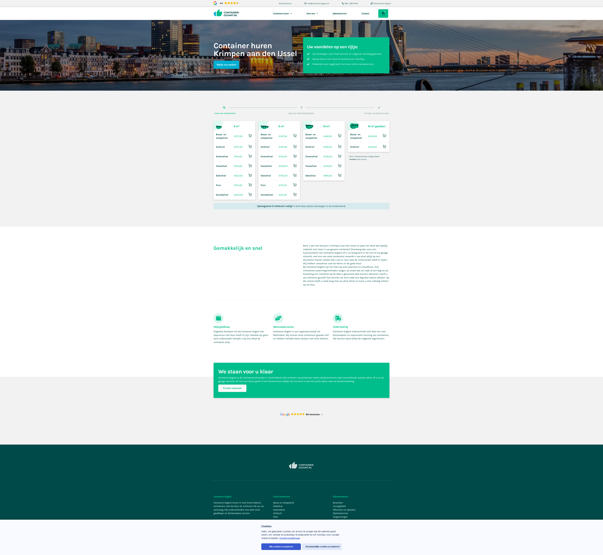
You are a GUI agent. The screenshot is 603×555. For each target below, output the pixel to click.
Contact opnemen (232, 388)
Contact (365, 13)
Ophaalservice (340, 13)
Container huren (281, 13)
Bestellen (338, 502)
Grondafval (222, 194)
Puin (218, 185)
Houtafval (221, 166)
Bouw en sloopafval (283, 502)
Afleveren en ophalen (344, 509)
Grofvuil (220, 146)
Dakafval (221, 175)
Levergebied (339, 506)
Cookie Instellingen (289, 538)
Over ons (311, 13)
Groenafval (222, 156)
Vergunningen (340, 516)
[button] (225, 3)
